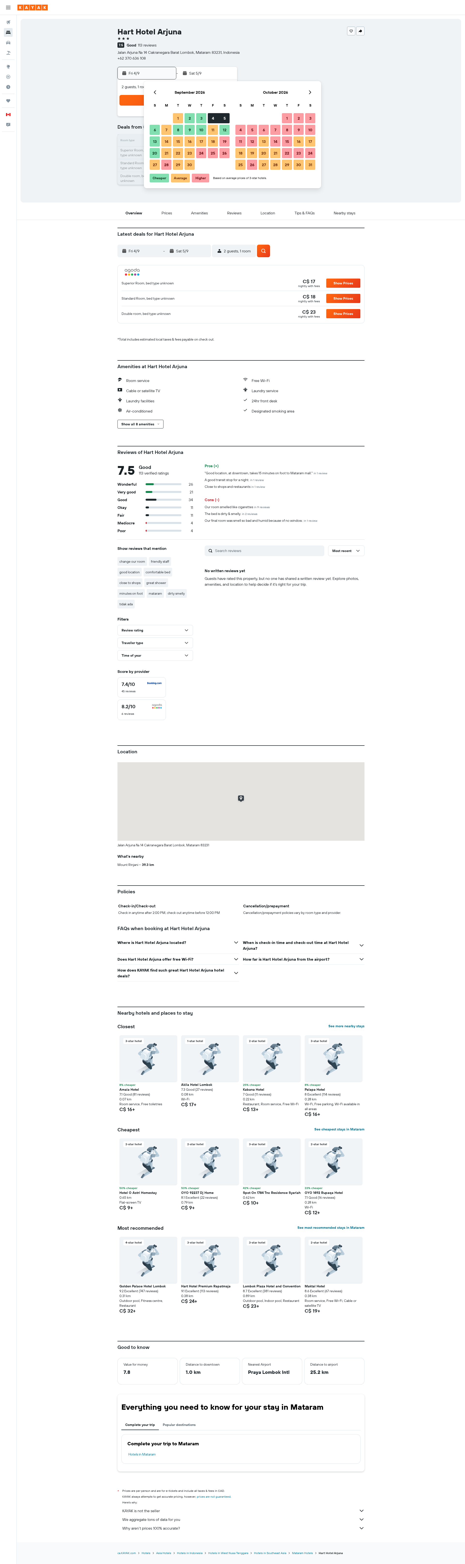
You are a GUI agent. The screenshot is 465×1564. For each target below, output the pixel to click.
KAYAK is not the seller (141, 1510)
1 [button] (178, 118)
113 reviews (147, 45)
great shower (156, 583)
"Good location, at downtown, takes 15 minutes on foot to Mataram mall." (266, 473)
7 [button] (166, 129)
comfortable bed (158, 572)
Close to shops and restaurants (235, 486)
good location (129, 572)
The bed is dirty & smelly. (231, 514)
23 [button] (189, 153)
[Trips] (8, 101)
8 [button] (178, 129)
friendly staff (160, 561)
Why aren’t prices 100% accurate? (151, 1528)
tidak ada (126, 604)
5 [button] (225, 118)
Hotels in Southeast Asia (270, 1553)
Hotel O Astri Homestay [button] (138, 1193)
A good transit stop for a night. (234, 480)
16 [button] (190, 141)
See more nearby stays (346, 1026)
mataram (155, 593)
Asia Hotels (163, 1553)
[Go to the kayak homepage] (32, 7)
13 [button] (155, 141)
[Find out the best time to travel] (8, 87)
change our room (132, 561)
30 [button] (189, 164)
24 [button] (201, 153)
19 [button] (224, 141)
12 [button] (224, 129)
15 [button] (178, 141)
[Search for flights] (8, 22)
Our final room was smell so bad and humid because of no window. (261, 520)
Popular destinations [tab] (179, 1425)
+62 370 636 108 (131, 58)
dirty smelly (176, 593)
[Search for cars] (8, 42)
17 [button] (201, 141)
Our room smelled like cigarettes (237, 507)
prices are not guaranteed (214, 1496)
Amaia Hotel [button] (129, 1089)
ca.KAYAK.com (126, 1553)
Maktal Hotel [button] (315, 1286)
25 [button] (213, 153)
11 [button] (212, 129)
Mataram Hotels (302, 1553)
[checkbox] (141, 687)
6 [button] (155, 129)
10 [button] (201, 129)
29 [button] (178, 164)
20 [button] (154, 153)
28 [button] (166, 164)
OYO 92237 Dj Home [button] (197, 1193)
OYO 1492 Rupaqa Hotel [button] (324, 1193)
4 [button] (213, 118)
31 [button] (310, 164)
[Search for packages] (8, 53)
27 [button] (155, 164)
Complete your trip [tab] (140, 1425)
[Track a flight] (8, 77)
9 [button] (190, 129)
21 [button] (166, 153)
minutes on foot (131, 593)
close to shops (129, 583)
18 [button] (213, 141)
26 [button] (224, 153)
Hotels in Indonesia (189, 1553)
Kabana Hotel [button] (253, 1089)
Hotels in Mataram (142, 1454)
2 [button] (190, 118)
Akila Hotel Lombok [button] (196, 1084)
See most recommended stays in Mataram (330, 1227)
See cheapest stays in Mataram (339, 1129)
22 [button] (178, 153)
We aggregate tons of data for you (151, 1519)
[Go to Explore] (8, 66)
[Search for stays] (8, 32)
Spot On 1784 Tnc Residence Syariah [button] (272, 1193)
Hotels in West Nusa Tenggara (228, 1553)
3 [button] (201, 118)
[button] (8, 7)
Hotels (146, 1553)
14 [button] (166, 141)
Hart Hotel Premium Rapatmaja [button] (206, 1286)
